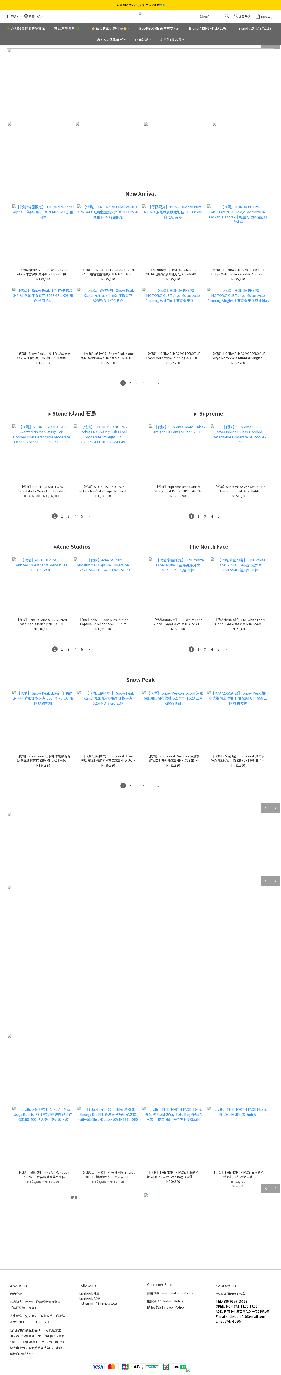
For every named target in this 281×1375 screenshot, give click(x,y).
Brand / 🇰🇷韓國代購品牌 (208, 28)
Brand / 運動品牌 (110, 39)
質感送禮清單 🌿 (66, 28)
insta (82, 1303)
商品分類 (142, 39)
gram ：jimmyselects (102, 1303)
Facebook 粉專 (89, 1298)
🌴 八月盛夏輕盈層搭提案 (25, 28)
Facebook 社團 (89, 1293)
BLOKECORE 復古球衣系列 (159, 28)
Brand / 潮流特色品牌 (255, 28)
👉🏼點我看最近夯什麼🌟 (109, 28)
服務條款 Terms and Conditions (170, 1293)
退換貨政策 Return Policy (165, 1301)
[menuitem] (123, 383)
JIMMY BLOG (170, 39)
